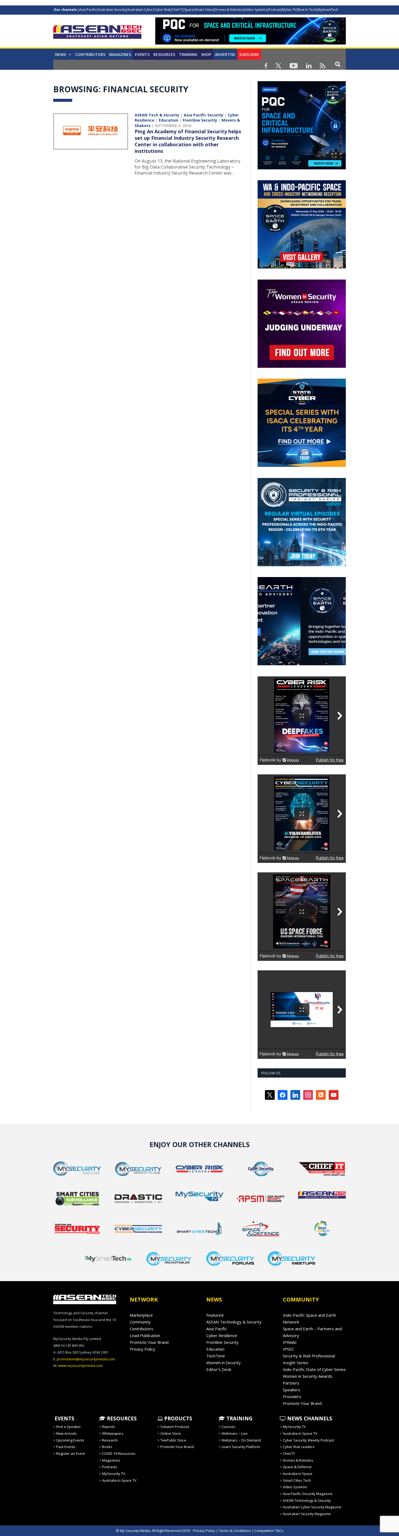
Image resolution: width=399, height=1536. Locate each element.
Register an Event (70, 1453)
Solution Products (174, 1426)
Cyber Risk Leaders (299, 1446)
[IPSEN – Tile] (302, 663)
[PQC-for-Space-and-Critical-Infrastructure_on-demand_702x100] (250, 43)
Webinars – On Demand (241, 1440)
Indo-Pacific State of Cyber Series (314, 1369)
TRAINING (188, 54)
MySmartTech (328, 9)
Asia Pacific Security (203, 115)
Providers (292, 1396)
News (60, 54)
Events (142, 54)
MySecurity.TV (113, 1473)
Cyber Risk (162, 9)
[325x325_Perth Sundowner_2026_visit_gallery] (302, 267)
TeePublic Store (173, 1440)
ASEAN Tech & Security (157, 115)
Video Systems (256, 9)
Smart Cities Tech (297, 1480)
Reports (108, 1426)
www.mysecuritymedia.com (80, 1365)
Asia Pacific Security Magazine (307, 1493)
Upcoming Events (70, 1440)
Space (189, 9)
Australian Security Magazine (307, 1513)
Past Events (65, 1446)
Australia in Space (297, 1473)
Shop (206, 54)
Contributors (90, 54)
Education (168, 120)
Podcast (274, 9)
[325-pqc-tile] (302, 168)
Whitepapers (112, 1433)
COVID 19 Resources (118, 1453)
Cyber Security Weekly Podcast (308, 1440)
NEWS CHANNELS (309, 1418)
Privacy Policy (142, 1349)
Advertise (225, 54)
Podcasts (109, 1466)
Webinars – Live (234, 1433)
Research (110, 1440)
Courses (228, 1426)
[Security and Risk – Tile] (302, 564)
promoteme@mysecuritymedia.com (86, 1359)
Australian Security (112, 9)
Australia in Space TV (119, 1480)
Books (107, 1446)
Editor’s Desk (218, 1369)
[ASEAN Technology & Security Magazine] (97, 33)
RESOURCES (121, 1418)
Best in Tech (307, 9)
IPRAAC (290, 1342)
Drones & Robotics (228, 9)
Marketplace (141, 1315)
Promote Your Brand (149, 1342)
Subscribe (249, 54)
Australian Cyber (140, 9)
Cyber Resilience (221, 1335)
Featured (214, 1315)
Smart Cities (204, 9)
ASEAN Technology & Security (234, 1322)
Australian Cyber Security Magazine (312, 1507)
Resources (164, 54)
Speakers (291, 1389)
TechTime (215, 1355)
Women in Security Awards (307, 1376)
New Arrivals (66, 1433)
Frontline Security (200, 120)
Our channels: (66, 9)
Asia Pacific (87, 9)
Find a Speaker (68, 1426)
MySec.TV (289, 9)
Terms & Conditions (235, 1530)
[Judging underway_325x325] (302, 366)
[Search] (338, 64)
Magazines (120, 54)
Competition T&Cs (268, 1530)
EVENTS (63, 1418)
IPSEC (288, 1349)
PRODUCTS (177, 1418)
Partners (291, 1383)
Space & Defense (297, 1466)
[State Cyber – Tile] (302, 465)
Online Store (170, 1433)
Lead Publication (145, 1335)
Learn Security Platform (240, 1446)
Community (140, 1322)
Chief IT (177, 9)
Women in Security (223, 1362)
